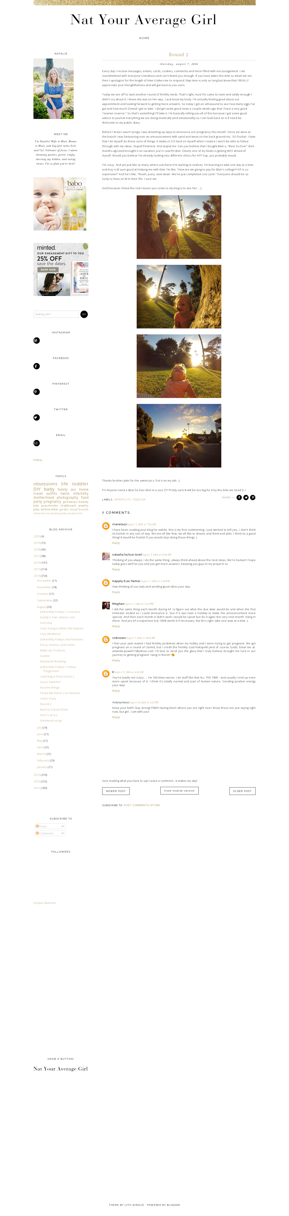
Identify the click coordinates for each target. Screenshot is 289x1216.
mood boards (79, 509)
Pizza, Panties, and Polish (57, 645)
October (43, 594)
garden (64, 509)
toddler (139, 499)
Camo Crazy (48, 698)
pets (36, 509)
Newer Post (116, 791)
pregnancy (52, 501)
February (43, 760)
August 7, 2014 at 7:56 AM (141, 524)
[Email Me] (36, 443)
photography (67, 497)
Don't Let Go (48, 715)
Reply (116, 543)
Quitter (45, 656)
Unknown (119, 637)
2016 (37, 562)
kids (36, 505)
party (37, 501)
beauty (83, 502)
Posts (43, 826)
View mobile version (179, 790)
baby (49, 489)
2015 (37, 569)
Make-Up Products (52, 650)
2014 (37, 576)
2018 (37, 549)
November (44, 587)
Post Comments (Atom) (142, 805)
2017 (37, 556)
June (40, 734)
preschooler (49, 505)
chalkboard (68, 505)
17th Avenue (134, 1205)
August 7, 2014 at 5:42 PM (139, 603)
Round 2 (46, 704)
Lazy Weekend (50, 634)
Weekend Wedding (53, 661)
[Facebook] (36, 366)
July (40, 727)
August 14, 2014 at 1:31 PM (143, 702)
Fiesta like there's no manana (60, 693)
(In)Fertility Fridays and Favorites (61, 639)
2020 (37, 536)
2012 (37, 781)
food (84, 497)
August (42, 607)
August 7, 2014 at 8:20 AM (156, 554)
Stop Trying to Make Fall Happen (62, 628)
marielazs (119, 524)
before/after (49, 509)
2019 (37, 543)
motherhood (43, 497)
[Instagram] (36, 340)
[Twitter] (36, 417)
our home (80, 489)
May (40, 741)
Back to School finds (54, 709)
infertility (122, 499)
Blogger (173, 1205)
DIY (37, 489)
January (42, 767)
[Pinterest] (36, 392)
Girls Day (46, 623)
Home (144, 38)
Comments (46, 833)
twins (65, 493)
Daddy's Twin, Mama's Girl (57, 617)
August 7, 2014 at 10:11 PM (140, 638)
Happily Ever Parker (126, 581)
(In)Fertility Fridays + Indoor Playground (58, 669)
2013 (37, 775)
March (41, 754)
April (40, 747)
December (44, 580)
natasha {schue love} (127, 554)
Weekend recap (51, 720)
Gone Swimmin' (50, 682)
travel (38, 493)
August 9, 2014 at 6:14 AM (129, 672)
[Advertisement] (50, 980)
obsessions (45, 484)
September (45, 600)
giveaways (70, 502)
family (63, 489)
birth (80, 513)
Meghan (118, 603)
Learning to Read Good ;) (57, 676)
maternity (39, 513)
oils (48, 513)
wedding (56, 513)
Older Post (242, 791)
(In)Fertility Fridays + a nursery (60, 612)
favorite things (49, 687)
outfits (51, 493)
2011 (37, 788)
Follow (37, 460)
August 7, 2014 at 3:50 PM (155, 581)
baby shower (68, 513)
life (64, 484)
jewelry (83, 505)
